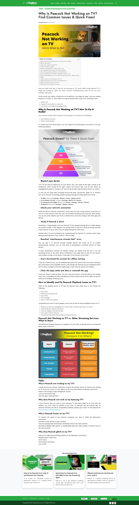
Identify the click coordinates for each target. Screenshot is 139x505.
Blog (48, 498)
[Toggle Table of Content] (77, 59)
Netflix (57, 3)
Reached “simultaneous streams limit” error (52, 68)
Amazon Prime (81, 3)
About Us (25, 498)
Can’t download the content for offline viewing (53, 70)
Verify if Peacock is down (47, 66)
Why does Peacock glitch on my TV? (50, 84)
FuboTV (100, 3)
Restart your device (45, 63)
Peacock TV (90, 3)
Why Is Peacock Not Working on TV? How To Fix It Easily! (55, 61)
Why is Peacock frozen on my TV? (50, 82)
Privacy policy (33, 498)
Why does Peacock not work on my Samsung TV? (54, 80)
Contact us (41, 498)
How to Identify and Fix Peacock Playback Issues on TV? (55, 73)
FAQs (42, 77)
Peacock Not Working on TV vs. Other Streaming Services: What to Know (59, 75)
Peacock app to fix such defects (49, 410)
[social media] (110, 503)
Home (52, 3)
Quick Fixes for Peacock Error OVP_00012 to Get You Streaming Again (68, 475)
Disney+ (73, 3)
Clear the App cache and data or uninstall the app (53, 72)
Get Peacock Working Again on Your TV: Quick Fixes (60, 8)
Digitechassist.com (38, 503)
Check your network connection (49, 65)
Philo (95, 3)
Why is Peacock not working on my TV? (51, 79)
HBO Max (63, 3)
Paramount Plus (108, 3)
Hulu (68, 3)
